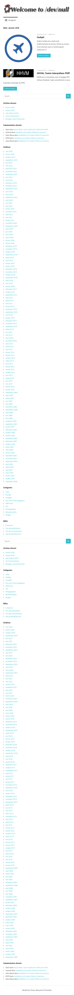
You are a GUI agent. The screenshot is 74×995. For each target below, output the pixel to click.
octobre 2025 (10, 157)
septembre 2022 (11, 197)
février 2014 (10, 352)
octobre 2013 (10, 358)
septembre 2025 (11, 160)
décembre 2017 (11, 289)
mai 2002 (9, 470)
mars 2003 (9, 450)
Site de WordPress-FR (13, 534)
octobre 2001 (10, 478)
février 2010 (10, 386)
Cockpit (40, 37)
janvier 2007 (10, 427)
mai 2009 (9, 404)
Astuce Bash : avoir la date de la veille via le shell (31, 129)
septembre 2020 (11, 226)
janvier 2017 (10, 306)
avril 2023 (9, 191)
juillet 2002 (10, 467)
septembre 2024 (11, 174)
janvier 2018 (10, 286)
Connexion (9, 525)
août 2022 (9, 200)
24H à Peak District (12, 116)
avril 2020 (9, 234)
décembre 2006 (11, 430)
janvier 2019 (10, 266)
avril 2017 (9, 303)
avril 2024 (9, 180)
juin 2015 (9, 332)
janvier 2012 (10, 369)
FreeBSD (9, 497)
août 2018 (9, 280)
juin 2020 (9, 231)
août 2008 (9, 412)
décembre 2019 (11, 246)
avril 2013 (9, 364)
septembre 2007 (11, 424)
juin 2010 (9, 381)
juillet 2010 (10, 378)
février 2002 (10, 475)
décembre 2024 (11, 168)
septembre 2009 (11, 392)
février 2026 (10, 154)
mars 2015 (9, 338)
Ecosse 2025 (10, 110)
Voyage (8, 515)
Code (7, 492)
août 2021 (9, 214)
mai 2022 (9, 206)
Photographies (11, 509)
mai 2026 (9, 151)
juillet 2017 (10, 300)
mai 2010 (9, 384)
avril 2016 (9, 315)
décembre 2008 (11, 407)
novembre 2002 (11, 458)
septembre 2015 (11, 326)
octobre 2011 (10, 372)
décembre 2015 (11, 321)
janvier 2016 (10, 318)
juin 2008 (9, 415)
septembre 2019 (11, 254)
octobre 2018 (10, 275)
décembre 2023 (11, 183)
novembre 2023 (11, 186)
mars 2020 (9, 237)
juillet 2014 (10, 346)
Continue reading (43, 55)
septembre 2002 (11, 461)
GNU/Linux (51, 34)
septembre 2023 (11, 188)
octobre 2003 (10, 444)
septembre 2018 (11, 277)
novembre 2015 (11, 323)
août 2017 (9, 298)
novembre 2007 (11, 421)
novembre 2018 (11, 272)
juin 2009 (9, 401)
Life (7, 506)
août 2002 (9, 464)
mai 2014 (9, 349)
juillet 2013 (10, 361)
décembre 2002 (11, 455)
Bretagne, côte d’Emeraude (15, 119)
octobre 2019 (10, 252)
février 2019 (10, 263)
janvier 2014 (10, 355)
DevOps (8, 495)
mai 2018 (9, 283)
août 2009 (9, 395)
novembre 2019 (11, 249)
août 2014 (9, 343)
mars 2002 (9, 473)
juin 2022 (9, 203)
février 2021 (10, 220)
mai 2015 (9, 335)
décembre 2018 (11, 269)
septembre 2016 (11, 312)
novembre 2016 (11, 309)
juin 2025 (9, 163)
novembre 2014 (11, 341)
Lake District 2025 (12, 113)
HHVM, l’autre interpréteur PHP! (53, 73)
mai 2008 (9, 418)
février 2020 (10, 240)
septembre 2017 (11, 295)
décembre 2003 (11, 441)
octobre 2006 (10, 432)
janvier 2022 (10, 209)
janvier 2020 (10, 243)
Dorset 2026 (10, 107)
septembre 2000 (11, 481)
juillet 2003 (10, 447)
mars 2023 (9, 194)
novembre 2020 (11, 223)
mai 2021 (9, 217)
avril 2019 (9, 260)
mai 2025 (9, 165)
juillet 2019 (10, 257)
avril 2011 (9, 375)
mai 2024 (9, 177)
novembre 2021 (11, 211)
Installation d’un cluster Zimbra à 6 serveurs (30, 132)
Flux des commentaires (14, 531)
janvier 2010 (10, 389)
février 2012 (10, 366)
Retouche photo (11, 512)
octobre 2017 (10, 292)
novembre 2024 (11, 171)
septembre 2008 (11, 409)
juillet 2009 (10, 398)
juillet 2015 (10, 329)
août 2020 (9, 229)
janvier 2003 (10, 452)
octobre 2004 (10, 435)
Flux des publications (13, 528)
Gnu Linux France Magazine (15, 500)
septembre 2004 (11, 438)
